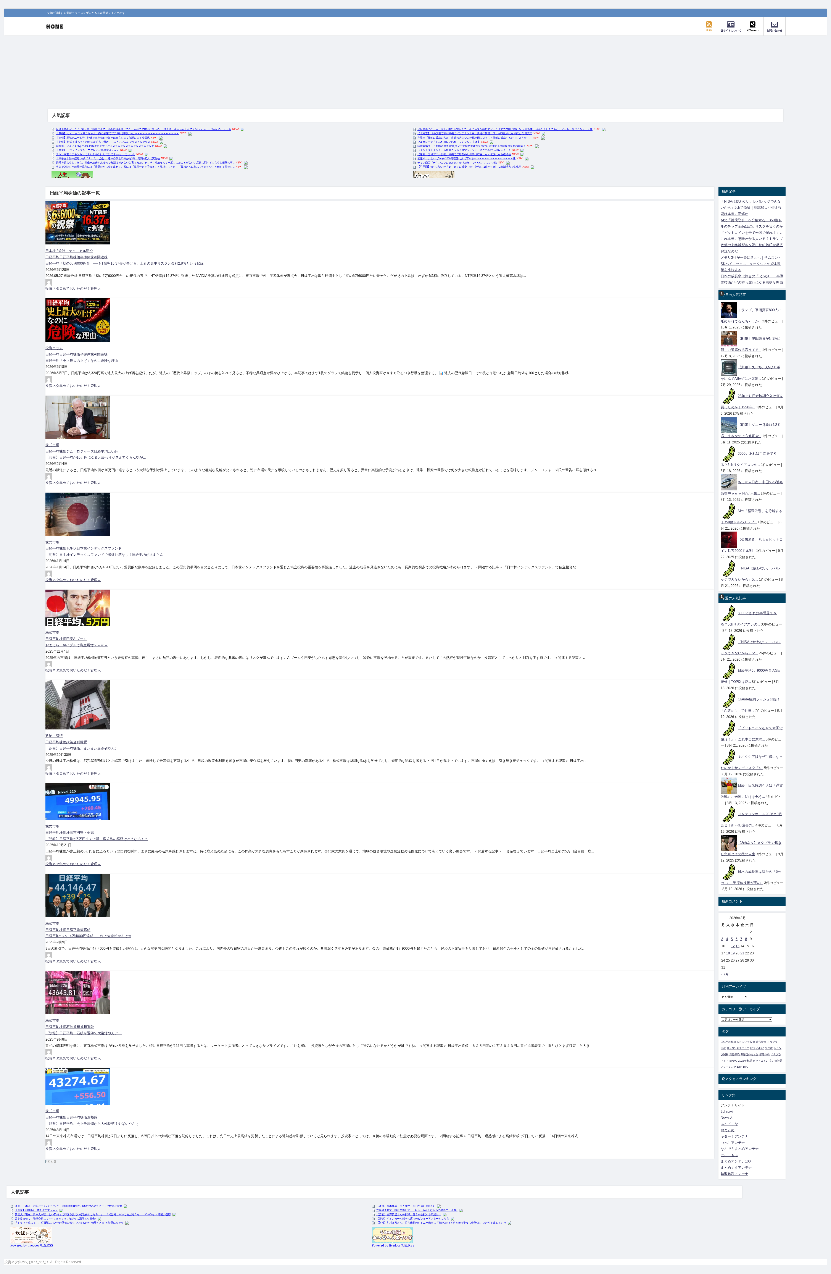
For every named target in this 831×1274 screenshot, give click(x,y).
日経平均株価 (69, 257)
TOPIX (71, 548)
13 (737, 946)
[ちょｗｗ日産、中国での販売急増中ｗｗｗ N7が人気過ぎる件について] (729, 482)
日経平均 (52, 257)
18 (728, 953)
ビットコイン (760, 1060)
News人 (727, 1117)
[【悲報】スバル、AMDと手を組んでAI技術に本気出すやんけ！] (729, 367)
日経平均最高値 (78, 930)
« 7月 (725, 974)
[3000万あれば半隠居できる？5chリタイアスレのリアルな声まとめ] (729, 453)
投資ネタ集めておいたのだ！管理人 (73, 288)
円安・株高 (85, 832)
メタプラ (772, 1041)
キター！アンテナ (734, 1136)
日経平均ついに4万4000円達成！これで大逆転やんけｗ (88, 936)
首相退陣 (87, 1027)
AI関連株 (101, 257)
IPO (752, 1048)
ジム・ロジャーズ (80, 451)
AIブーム (80, 639)
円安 (69, 639)
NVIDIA (759, 1048)
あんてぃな (729, 1124)
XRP (723, 1048)
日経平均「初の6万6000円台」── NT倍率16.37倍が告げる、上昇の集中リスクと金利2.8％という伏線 (124, 263)
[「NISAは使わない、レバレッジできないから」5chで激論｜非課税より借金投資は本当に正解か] (729, 568)
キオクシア (742, 1048)
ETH (739, 1066)
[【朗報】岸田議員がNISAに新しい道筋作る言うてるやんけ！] (729, 338)
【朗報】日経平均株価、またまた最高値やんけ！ (83, 748)
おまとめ (727, 1130)
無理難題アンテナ (734, 1174)
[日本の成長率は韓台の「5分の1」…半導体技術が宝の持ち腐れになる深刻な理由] (729, 871)
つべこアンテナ (733, 1143)
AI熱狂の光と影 (750, 1054)
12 (733, 946)
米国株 (769, 1048)
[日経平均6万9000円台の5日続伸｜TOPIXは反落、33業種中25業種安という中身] (729, 670)
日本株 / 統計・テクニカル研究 (69, 251)
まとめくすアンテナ (736, 1167)
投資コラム (54, 348)
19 (733, 953)
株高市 (71, 832)
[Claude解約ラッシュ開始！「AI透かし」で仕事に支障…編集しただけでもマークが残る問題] (729, 699)
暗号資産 (761, 1041)
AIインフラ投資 (746, 1041)
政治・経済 (54, 736)
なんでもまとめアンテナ (740, 1149)
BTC (745, 1066)
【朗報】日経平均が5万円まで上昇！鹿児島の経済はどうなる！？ (96, 839)
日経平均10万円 (106, 451)
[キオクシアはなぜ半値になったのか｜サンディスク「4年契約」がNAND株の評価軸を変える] (729, 756)
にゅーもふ (729, 1155)
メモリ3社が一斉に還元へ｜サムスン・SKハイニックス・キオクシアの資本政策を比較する (751, 264)
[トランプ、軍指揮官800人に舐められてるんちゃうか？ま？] (729, 310)
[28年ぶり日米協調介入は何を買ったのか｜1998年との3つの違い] (729, 396)
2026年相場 (745, 1060)
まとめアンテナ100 (736, 1161)
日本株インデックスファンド (99, 548)
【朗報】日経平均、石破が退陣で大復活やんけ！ (83, 1033)
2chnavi (727, 1111)
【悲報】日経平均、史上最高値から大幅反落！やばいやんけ (92, 1123)
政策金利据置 (76, 742)
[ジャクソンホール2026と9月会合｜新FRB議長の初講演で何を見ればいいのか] (729, 814)
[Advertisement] (415, 68)
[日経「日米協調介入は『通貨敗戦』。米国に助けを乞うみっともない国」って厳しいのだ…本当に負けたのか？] (729, 785)
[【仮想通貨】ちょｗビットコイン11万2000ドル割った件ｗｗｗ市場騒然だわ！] (729, 539)
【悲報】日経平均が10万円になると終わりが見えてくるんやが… (95, 457)
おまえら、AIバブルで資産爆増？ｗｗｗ (76, 645)
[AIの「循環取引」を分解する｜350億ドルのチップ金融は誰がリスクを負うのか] (729, 511)
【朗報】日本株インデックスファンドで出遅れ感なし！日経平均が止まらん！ (106, 554)
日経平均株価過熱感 (81, 1117)
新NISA (731, 1048)
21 (742, 953)
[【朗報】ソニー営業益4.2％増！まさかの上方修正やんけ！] (729, 425)
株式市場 (52, 445)
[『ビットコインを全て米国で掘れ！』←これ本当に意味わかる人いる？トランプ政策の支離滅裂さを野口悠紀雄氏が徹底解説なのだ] (729, 728)
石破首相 (73, 1027)
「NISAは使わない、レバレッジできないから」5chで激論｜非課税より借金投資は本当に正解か (751, 208)
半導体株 (87, 257)
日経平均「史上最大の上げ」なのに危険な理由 (81, 360)
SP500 (733, 1060)
